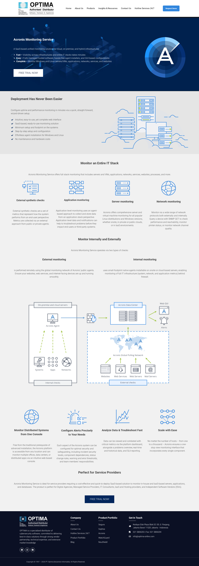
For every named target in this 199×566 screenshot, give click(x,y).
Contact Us (126, 8)
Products (91, 8)
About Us (79, 8)
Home (68, 8)
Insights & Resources (108, 8)
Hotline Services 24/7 (144, 8)
